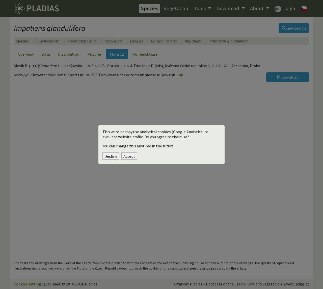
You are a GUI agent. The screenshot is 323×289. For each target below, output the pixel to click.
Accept (129, 156)
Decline (110, 156)
